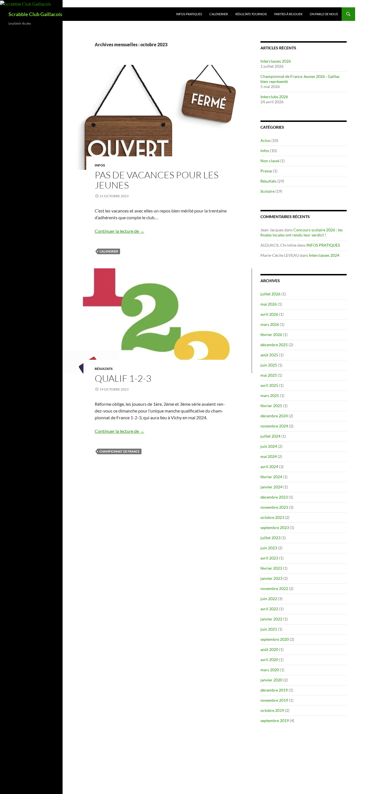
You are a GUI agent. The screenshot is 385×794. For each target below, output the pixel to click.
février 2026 (271, 334)
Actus (265, 140)
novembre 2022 (274, 588)
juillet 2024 (270, 436)
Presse (266, 170)
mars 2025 (269, 395)
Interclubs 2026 (274, 96)
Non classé (269, 160)
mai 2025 (268, 375)
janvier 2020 (271, 679)
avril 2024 (269, 466)
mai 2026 (268, 304)
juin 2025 (268, 365)
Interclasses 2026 (275, 61)
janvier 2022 (271, 619)
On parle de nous (324, 14)
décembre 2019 (274, 690)
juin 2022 (268, 598)
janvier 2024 (271, 486)
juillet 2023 (270, 537)
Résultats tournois (251, 14)
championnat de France (119, 451)
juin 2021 (268, 629)
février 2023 (271, 568)
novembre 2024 (274, 426)
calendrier (108, 251)
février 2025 (271, 405)
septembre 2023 (274, 527)
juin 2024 (268, 446)
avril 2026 (269, 314)
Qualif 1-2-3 (123, 378)
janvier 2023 (271, 578)
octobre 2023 (272, 517)
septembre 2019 (274, 720)
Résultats (104, 369)
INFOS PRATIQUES (189, 14)
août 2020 (269, 649)
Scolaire (267, 191)
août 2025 (269, 354)
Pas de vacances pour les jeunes (156, 180)
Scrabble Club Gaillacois (35, 14)
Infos (100, 165)
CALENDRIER (218, 14)
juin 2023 (268, 547)
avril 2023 (269, 558)
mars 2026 (269, 324)
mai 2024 (268, 456)
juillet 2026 (270, 293)
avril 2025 (269, 385)
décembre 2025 (274, 344)
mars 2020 (269, 669)
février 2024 (271, 476)
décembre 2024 (274, 415)
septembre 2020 (274, 639)
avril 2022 (269, 608)
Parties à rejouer (288, 14)
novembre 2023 (274, 507)
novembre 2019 (274, 700)
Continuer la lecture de (119, 231)
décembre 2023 (274, 497)
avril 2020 (269, 659)
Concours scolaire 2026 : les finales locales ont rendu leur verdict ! (301, 232)
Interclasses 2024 (324, 255)
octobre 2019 (272, 710)
